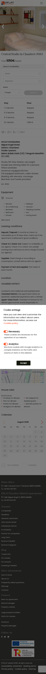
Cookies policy (11, 323)
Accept (23, 363)
